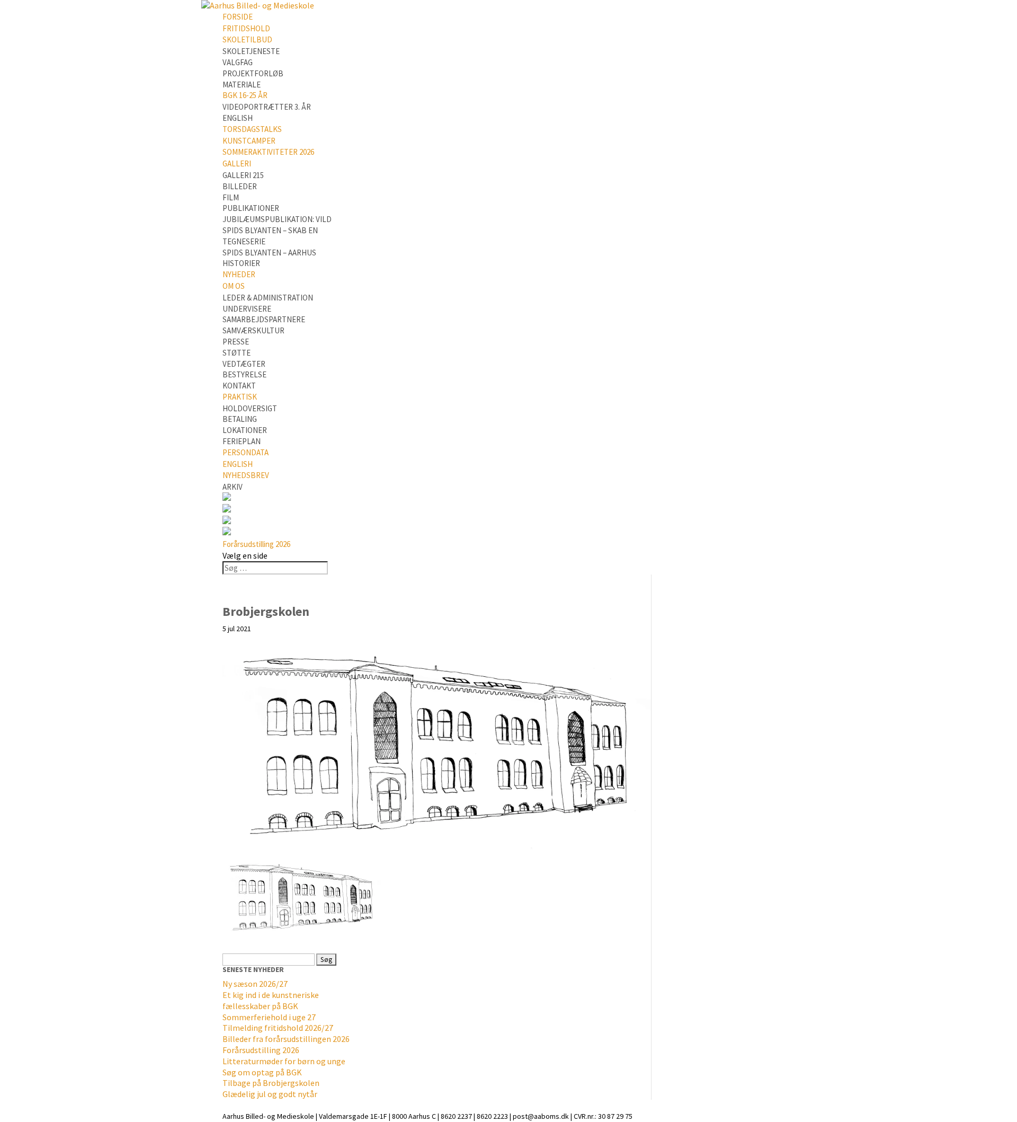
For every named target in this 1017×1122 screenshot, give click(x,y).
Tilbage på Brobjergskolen (270, 1082)
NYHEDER (238, 274)
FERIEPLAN (241, 441)
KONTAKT (239, 386)
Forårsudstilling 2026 (256, 544)
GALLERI (236, 163)
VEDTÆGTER (243, 364)
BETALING (239, 419)
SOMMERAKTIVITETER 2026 (268, 152)
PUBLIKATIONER (250, 208)
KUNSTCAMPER (248, 141)
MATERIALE (241, 84)
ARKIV (232, 487)
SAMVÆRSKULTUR (253, 330)
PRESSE (235, 342)
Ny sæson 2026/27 (255, 983)
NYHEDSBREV (245, 475)
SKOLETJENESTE (251, 51)
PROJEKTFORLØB (252, 73)
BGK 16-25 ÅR (244, 95)
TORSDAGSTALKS (252, 129)
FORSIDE (237, 17)
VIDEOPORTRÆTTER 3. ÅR (266, 107)
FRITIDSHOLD (246, 28)
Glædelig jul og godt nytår (269, 1094)
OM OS (233, 286)
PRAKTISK (239, 397)
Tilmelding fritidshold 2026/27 (277, 1027)
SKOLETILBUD (247, 39)
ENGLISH (237, 118)
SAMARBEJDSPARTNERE (263, 319)
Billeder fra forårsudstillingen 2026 (286, 1038)
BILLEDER (239, 186)
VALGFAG (237, 62)
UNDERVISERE (246, 309)
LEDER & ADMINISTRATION (267, 298)
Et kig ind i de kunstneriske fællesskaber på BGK (270, 1000)
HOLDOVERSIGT (249, 408)
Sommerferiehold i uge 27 (269, 1017)
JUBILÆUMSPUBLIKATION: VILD (277, 219)
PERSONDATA (245, 452)
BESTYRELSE (244, 374)
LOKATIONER (244, 430)
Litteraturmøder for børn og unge (283, 1061)
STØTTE (236, 353)
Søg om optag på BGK (262, 1072)
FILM (230, 197)
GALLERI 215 (243, 175)
